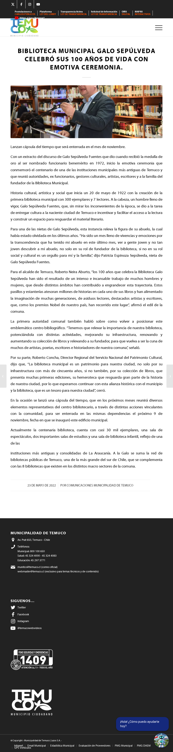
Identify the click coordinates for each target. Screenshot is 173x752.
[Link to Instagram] (30, 4)
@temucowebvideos (30, 628)
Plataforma (48, 13)
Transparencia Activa (73, 13)
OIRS (126, 13)
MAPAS (142, 13)
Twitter (22, 607)
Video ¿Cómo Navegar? (32, 18)
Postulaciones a (25, 13)
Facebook (23, 614)
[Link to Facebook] (21, 4)
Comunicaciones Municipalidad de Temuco (100, 485)
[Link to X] (13, 4)
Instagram (23, 621)
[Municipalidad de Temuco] (24, 27)
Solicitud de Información (104, 13)
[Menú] (157, 27)
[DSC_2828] (86, 111)
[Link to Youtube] (38, 4)
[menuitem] (25, 13)
